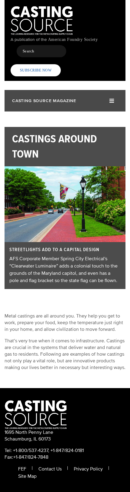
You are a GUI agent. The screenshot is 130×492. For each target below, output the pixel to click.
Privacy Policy (88, 469)
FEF (22, 469)
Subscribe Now (35, 70)
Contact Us (50, 469)
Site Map (27, 476)
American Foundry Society (73, 39)
